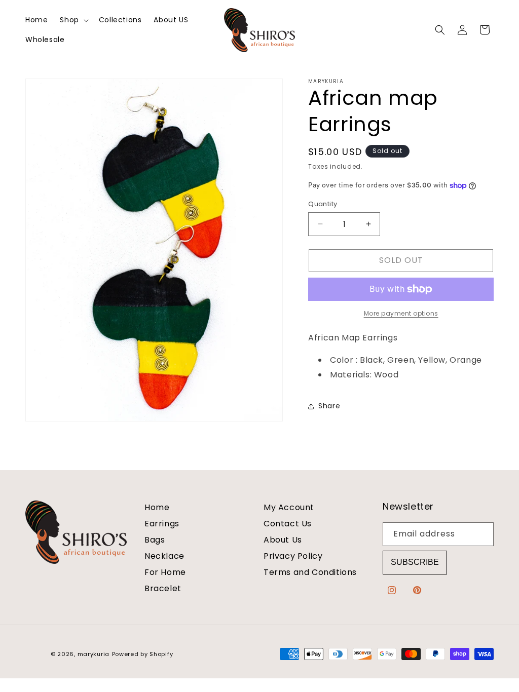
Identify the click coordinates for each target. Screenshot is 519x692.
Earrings (161, 523)
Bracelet (162, 588)
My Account (289, 507)
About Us (283, 540)
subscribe (415, 562)
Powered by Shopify (142, 654)
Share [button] (329, 406)
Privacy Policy (293, 556)
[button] (73, 20)
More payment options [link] (401, 313)
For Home (165, 572)
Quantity (322, 204)
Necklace (164, 556)
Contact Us (288, 523)
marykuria (93, 654)
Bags (154, 540)
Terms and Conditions (310, 572)
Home (156, 507)
